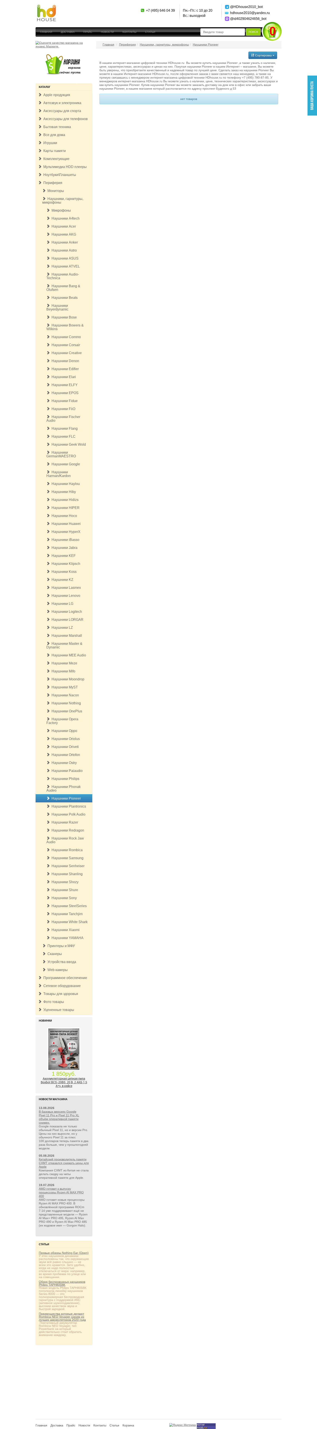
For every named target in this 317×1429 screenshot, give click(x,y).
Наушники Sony (63, 898)
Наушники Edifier (64, 369)
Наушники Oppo (63, 731)
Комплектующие (55, 159)
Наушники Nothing (65, 703)
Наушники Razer (64, 822)
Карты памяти (54, 151)
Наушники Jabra (63, 548)
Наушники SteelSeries (68, 906)
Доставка (68, 31)
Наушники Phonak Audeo (63, 788)
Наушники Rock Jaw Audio (65, 840)
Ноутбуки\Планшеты (59, 175)
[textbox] (222, 32)
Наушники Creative (66, 353)
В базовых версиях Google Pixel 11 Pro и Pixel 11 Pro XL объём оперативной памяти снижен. (59, 1117)
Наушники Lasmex (65, 587)
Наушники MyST (64, 687)
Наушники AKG (63, 234)
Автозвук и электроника (61, 103)
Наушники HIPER (65, 508)
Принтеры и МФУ (60, 946)
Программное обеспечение (64, 978)
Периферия (52, 183)
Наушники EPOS (64, 393)
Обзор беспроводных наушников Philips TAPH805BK (62, 1283)
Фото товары (53, 1002)
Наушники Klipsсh (65, 564)
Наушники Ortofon (65, 755)
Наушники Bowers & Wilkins (65, 327)
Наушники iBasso (64, 540)
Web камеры (57, 970)
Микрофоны (60, 210)
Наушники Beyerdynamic (57, 307)
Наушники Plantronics (68, 806)
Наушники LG (61, 603)
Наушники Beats (64, 297)
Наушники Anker (64, 242)
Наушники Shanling (66, 874)
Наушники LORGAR (66, 619)
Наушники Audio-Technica (62, 276)
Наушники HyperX (65, 532)
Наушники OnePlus (66, 711)
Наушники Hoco (63, 516)
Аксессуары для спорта (61, 111)
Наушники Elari (63, 377)
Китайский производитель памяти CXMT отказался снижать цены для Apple (64, 1163)
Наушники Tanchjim (66, 914)
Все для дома (53, 135)
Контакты (129, 31)
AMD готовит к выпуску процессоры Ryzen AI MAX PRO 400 (61, 1192)
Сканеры (54, 954)
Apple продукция (56, 95)
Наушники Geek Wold (68, 444)
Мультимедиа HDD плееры (64, 167)
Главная (46, 31)
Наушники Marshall (66, 635)
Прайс (87, 31)
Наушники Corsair (65, 345)
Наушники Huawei (65, 524)
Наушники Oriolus (65, 739)
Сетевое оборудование (61, 986)
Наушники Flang (64, 428)
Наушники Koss (63, 572)
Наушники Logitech (66, 611)
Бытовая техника (56, 127)
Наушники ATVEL (65, 266)
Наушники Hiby (63, 492)
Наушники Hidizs (64, 500)
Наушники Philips (64, 779)
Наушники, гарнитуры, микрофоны (62, 200)
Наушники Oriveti (64, 747)
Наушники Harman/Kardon (58, 474)
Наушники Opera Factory (62, 721)
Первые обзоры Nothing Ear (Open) (64, 1253)
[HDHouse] (46, 6)
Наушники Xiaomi (65, 930)
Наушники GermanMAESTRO (61, 454)
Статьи (150, 31)
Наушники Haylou (65, 484)
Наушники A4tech (65, 218)
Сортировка (263, 55)
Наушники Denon (64, 361)
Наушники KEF (63, 556)
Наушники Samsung (66, 858)
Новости (107, 31)
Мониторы (55, 191)
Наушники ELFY (64, 385)
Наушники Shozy (64, 882)
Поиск (253, 31)
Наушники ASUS (64, 258)
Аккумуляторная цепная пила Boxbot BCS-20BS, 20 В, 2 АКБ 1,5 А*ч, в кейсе (64, 1082)
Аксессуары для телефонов (65, 119)
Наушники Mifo (62, 671)
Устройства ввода (61, 962)
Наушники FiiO (62, 409)
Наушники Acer (63, 226)
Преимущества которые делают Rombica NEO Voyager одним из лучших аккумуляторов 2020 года (62, 1316)
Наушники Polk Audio (67, 814)
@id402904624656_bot (245, 19)
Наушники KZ (61, 579)
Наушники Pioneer (65, 798)
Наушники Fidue (64, 401)
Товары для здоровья (60, 994)
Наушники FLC (62, 436)
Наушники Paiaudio (66, 771)
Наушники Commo (65, 337)
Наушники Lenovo (65, 595)
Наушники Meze (63, 663)
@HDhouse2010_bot (245, 7)
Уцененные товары (58, 1010)
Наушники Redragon (67, 830)
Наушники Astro (63, 250)
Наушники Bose (63, 317)
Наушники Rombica (66, 850)
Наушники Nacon (64, 695)
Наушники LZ (61, 627)
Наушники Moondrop (67, 679)
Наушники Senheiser (67, 866)
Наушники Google (65, 464)
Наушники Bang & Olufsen (63, 288)
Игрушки (49, 143)
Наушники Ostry (63, 763)
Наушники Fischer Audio (63, 418)
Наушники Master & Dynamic (64, 645)
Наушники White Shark (69, 922)
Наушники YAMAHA (66, 938)
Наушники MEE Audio (68, 655)
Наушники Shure (64, 890)
